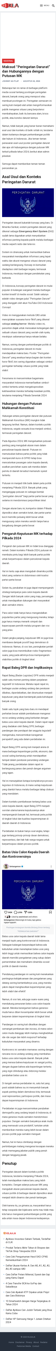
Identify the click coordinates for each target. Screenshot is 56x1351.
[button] (44, 5)
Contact (35, 1346)
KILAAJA (11, 1233)
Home (11, 1342)
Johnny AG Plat (10, 81)
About (36, 1342)
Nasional (8, 61)
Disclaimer (19, 1342)
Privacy (29, 1342)
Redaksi (43, 1342)
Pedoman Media (24, 1346)
